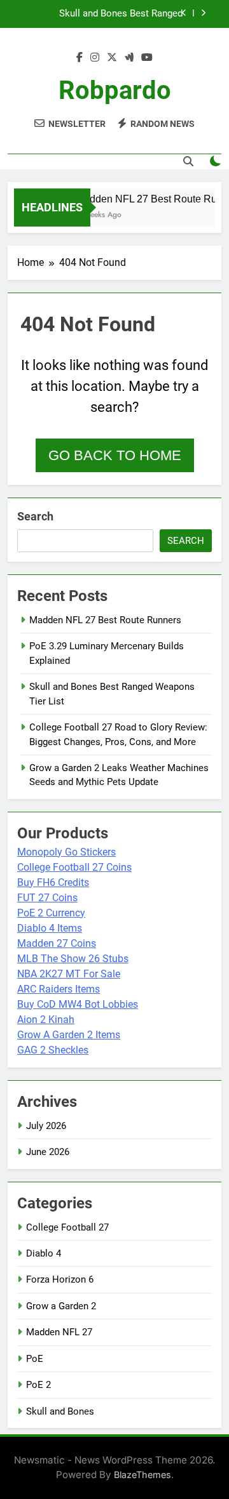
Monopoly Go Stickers (66, 852)
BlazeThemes (142, 1474)
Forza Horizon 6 (60, 1279)
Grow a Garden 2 (61, 1306)
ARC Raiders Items (58, 989)
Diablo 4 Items (49, 928)
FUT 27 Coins (47, 898)
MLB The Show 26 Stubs (72, 959)
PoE (34, 1358)
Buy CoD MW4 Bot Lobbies (77, 1004)
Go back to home (114, 455)
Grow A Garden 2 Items (68, 1035)
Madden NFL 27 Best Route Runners (105, 620)
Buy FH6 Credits (53, 882)
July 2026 (46, 1126)
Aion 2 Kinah (45, 1020)
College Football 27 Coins (74, 867)
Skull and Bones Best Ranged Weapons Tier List (121, 14)
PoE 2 (38, 1384)
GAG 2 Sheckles (52, 1050)
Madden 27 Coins (56, 943)
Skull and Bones (60, 1411)
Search (35, 516)
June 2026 (47, 1152)
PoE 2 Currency (51, 913)
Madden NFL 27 (59, 1332)
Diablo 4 (43, 1253)
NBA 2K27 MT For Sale (68, 974)
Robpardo (115, 90)
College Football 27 (67, 1227)
